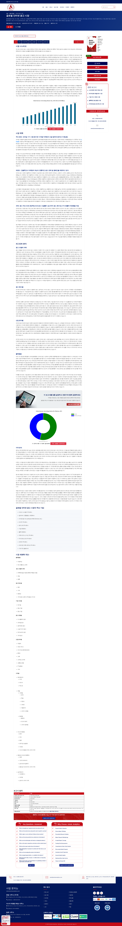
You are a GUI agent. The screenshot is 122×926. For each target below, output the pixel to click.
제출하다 (61, 480)
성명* (44, 453)
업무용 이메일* (46, 459)
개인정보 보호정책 (71, 473)
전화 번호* (45, 466)
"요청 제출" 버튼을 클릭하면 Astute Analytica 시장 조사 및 (62, 474)
